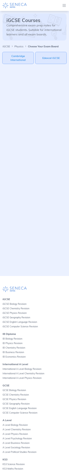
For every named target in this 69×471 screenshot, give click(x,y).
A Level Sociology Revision (16, 447)
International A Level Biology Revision (22, 369)
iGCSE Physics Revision (15, 313)
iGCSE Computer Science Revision (20, 326)
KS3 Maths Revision (13, 468)
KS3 (5, 459)
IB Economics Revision (14, 356)
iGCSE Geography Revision (16, 317)
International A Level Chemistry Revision (23, 373)
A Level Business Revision (16, 443)
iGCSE (6, 46)
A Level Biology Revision (15, 425)
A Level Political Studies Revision (19, 452)
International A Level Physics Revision (22, 378)
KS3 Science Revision (14, 464)
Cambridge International (18, 57)
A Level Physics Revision (15, 434)
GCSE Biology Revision (14, 390)
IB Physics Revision (12, 343)
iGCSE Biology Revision (14, 304)
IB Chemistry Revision (14, 347)
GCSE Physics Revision (14, 399)
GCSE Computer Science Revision (20, 412)
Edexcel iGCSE (51, 58)
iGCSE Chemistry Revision (16, 308)
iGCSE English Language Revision (20, 322)
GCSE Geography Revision (16, 403)
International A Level (15, 364)
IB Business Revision (13, 352)
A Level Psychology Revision (17, 438)
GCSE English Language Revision (20, 408)
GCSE (6, 385)
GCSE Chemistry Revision (16, 394)
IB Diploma (9, 334)
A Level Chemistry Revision (17, 429)
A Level (7, 420)
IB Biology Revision (12, 338)
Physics (18, 46)
